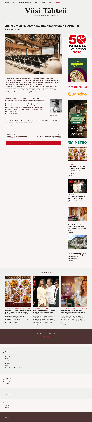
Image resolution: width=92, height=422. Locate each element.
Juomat (50, 2)
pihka (21, 122)
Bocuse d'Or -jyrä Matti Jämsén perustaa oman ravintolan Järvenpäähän (49, 137)
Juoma (6, 358)
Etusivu (7, 2)
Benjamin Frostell (19, 120)
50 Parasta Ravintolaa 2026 (25, 2)
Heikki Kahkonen (9, 29)
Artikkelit (37, 2)
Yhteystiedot (8, 370)
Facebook (7, 403)
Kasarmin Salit (56, 120)
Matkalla (79, 250)
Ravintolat (57, 2)
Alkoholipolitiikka (9, 378)
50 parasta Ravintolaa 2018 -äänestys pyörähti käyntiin (17, 137)
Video (43, 2)
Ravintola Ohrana (28, 122)
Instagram (7, 407)
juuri (29, 120)
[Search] (85, 2)
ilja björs (26, 120)
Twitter (7, 405)
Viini (84, 222)
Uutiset (13, 2)
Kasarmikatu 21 (49, 120)
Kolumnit (79, 163)
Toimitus (7, 383)
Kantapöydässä (8, 381)
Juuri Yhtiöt (42, 120)
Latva (7, 122)
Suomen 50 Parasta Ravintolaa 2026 (13, 367)
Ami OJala (12, 120)
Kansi (75, 163)
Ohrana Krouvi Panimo (14, 122)
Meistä (6, 365)
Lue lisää (71, 175)
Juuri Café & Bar (35, 120)
